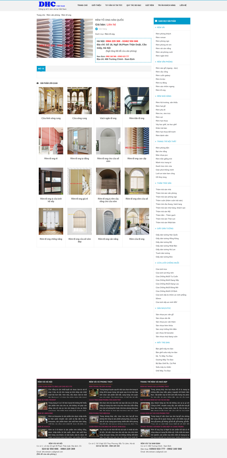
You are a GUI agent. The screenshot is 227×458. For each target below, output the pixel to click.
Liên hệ (183, 5)
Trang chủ (82, 5)
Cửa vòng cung (79, 118)
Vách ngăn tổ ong (108, 118)
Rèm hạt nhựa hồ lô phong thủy (154, 386)
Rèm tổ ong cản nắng (108, 239)
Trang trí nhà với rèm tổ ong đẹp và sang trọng (162, 427)
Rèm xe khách (44, 427)
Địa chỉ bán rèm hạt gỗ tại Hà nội (154, 400)
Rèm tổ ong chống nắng (51, 239)
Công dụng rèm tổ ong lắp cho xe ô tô (55, 386)
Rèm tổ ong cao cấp (137, 158)
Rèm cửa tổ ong (136, 239)
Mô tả (41, 69)
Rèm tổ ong (66, 15)
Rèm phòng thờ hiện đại (99, 413)
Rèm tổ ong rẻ (51, 158)
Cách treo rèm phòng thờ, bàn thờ (105, 400)
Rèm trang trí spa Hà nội (100, 386)
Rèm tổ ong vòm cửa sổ (137, 199)
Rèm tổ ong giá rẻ (79, 199)
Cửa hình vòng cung (51, 118)
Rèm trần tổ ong (136, 118)
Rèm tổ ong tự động (79, 158)
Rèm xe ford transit (47, 400)
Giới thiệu (96, 5)
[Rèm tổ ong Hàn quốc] (65, 38)
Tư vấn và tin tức (113, 5)
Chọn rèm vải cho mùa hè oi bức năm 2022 (107, 427)
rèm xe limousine (45, 413)
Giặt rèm (149, 5)
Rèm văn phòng (53, 15)
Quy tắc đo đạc (134, 5)
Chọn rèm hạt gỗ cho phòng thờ (154, 413)
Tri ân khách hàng (167, 5)
